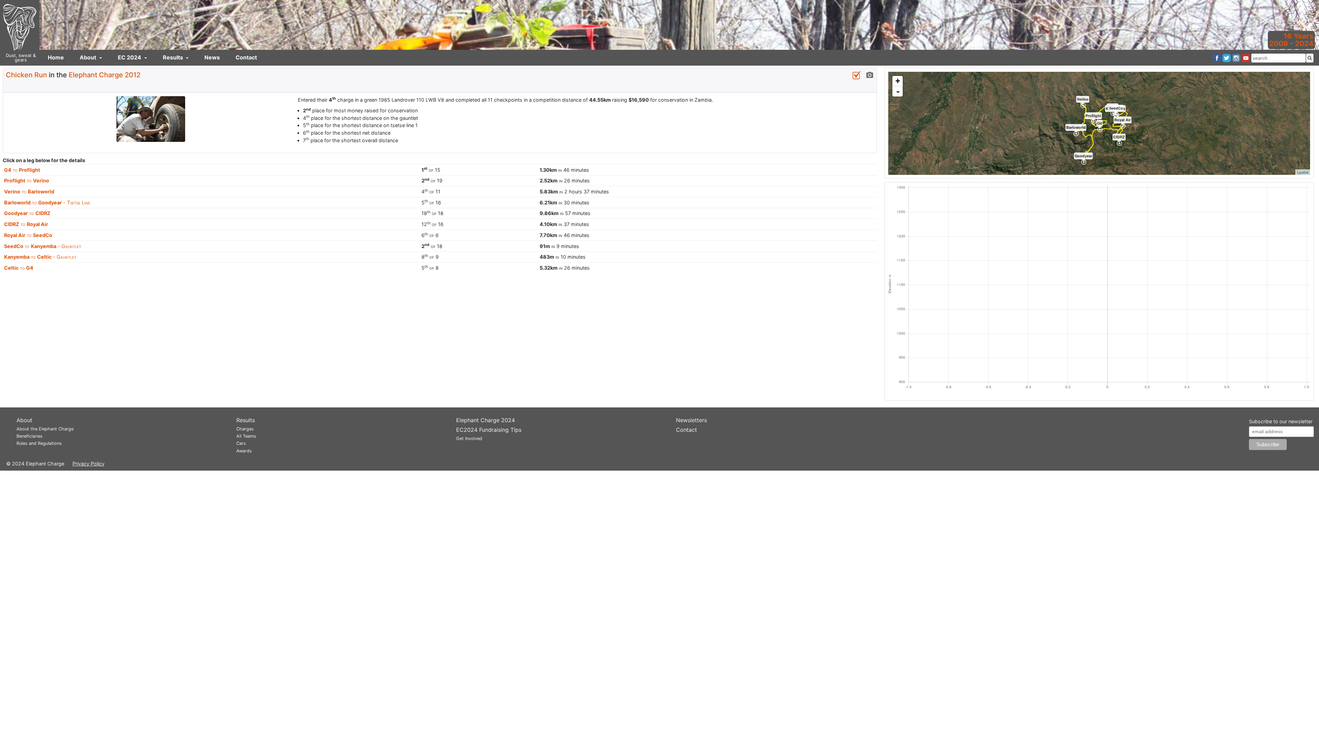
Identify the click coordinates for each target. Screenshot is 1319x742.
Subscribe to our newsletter (1280, 421)
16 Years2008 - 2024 (1291, 40)
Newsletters (691, 420)
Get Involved (469, 438)
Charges (245, 428)
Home (56, 57)
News (212, 57)
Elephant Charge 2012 (104, 75)
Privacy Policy (88, 463)
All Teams (246, 436)
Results (173, 57)
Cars (241, 443)
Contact (246, 57)
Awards (244, 450)
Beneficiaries (29, 436)
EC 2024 (130, 57)
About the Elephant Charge (45, 428)
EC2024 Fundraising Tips (488, 429)
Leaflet (1302, 172)
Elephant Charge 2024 (485, 420)
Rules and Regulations (39, 443)
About (89, 57)
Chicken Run (26, 75)
